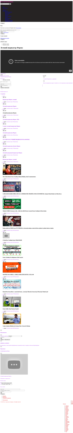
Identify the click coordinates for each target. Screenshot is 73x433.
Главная (4, 9)
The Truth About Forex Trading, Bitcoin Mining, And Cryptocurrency (19, 176)
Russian (64, 403)
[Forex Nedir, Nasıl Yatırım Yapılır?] (12, 306)
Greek (66, 418)
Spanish (66, 428)
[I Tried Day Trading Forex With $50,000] (6, 237)
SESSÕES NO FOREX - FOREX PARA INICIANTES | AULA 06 (18, 274)
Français (66, 416)
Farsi (66, 415)
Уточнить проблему (4, 336)
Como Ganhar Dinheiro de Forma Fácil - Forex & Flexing (16, 326)
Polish (66, 423)
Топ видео (7, 14)
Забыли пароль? (5, 32)
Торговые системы (8, 21)
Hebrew (66, 419)
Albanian (67, 405)
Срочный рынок (8, 16)
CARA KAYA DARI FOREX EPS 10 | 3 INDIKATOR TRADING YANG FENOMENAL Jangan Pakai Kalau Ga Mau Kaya (32, 193)
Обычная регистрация (4, 38)
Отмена (2, 339)
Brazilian (67, 408)
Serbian (66, 426)
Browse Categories (8, 12)
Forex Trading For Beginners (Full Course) (13, 257)
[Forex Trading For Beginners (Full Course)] (12, 255)
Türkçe (66, 430)
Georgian (67, 417)
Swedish (66, 429)
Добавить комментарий (5, 87)
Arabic (66, 407)
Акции (6, 17)
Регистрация (5, 8)
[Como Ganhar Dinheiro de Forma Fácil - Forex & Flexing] (12, 323)
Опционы (7, 19)
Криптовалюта (8, 18)
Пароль (1, 31)
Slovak (66, 427)
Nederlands (67, 422)
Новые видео (7, 13)
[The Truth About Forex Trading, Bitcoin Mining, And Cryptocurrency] (12, 174)
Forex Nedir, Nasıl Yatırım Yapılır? (11, 308)
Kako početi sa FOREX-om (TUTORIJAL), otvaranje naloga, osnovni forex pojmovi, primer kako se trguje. (28, 228)
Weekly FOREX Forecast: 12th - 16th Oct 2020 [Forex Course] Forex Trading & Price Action (24, 211)
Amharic (66, 406)
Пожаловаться (7, 339)
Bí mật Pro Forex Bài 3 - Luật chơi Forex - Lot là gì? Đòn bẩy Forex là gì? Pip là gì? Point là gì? (25, 291)
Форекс (6, 15)
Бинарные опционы (9, 20)
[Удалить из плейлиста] (5, 97)
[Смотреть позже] (3, 97)
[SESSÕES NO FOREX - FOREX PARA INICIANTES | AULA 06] (12, 272)
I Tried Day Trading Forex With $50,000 (12, 240)
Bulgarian (67, 409)
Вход (2, 32)
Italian (66, 420)
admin (1, 74)
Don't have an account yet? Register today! (8, 27)
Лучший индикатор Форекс (9, 112)
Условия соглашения (7, 398)
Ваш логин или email (4, 30)
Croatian (66, 410)
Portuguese (67, 424)
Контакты (5, 397)
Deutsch (66, 413)
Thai (66, 431)
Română (66, 425)
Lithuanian (67, 421)
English (66, 414)
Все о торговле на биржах (6, 1)
